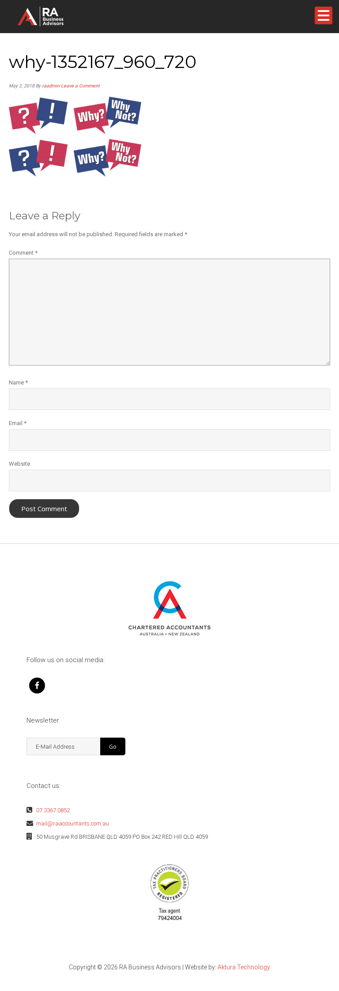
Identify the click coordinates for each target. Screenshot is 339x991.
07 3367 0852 (53, 810)
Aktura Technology (244, 967)
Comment (23, 252)
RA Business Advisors (55, 16)
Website (19, 463)
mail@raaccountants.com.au (72, 823)
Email (17, 423)
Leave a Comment (80, 86)
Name (18, 382)
